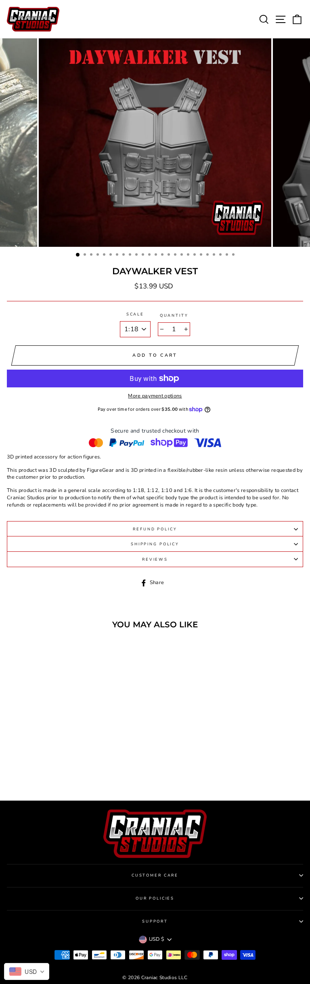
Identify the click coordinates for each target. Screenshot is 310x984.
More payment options (155, 396)
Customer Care (155, 875)
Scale (135, 314)
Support (155, 921)
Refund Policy (155, 529)
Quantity (174, 315)
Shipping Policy (155, 544)
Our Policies (155, 898)
